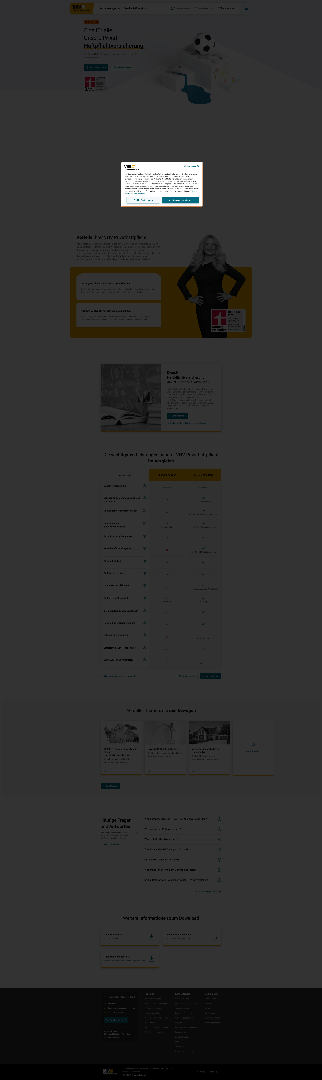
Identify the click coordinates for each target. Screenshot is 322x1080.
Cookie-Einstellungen (143, 200)
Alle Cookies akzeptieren (180, 200)
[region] (162, 184)
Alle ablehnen (190, 166)
